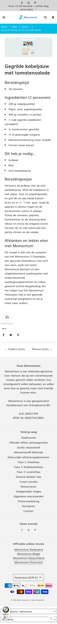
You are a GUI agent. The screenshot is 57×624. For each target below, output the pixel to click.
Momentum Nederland (28, 549)
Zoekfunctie (28, 437)
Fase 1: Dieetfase (28, 462)
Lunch (25, 26)
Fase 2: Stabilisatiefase (28, 467)
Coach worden (28, 481)
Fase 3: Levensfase (28, 472)
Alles (14, 26)
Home (4, 26)
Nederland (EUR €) (26, 577)
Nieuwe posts (40, 349)
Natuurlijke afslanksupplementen (28, 457)
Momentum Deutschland (28, 558)
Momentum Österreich (28, 562)
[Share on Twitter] (10, 334)
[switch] (5, 617)
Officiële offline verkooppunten (28, 442)
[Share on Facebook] (3, 334)
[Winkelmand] (53, 17)
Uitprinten (7, 323)
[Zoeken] (45, 17)
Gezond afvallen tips (28, 477)
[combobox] (28, 611)
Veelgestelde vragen (28, 491)
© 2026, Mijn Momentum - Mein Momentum (27, 600)
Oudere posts (16, 349)
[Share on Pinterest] (18, 334)
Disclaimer (28, 506)
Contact (28, 511)
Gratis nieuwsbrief (28, 447)
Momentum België (28, 554)
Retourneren (28, 486)
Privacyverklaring (28, 501)
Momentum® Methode (28, 452)
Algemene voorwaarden (28, 496)
